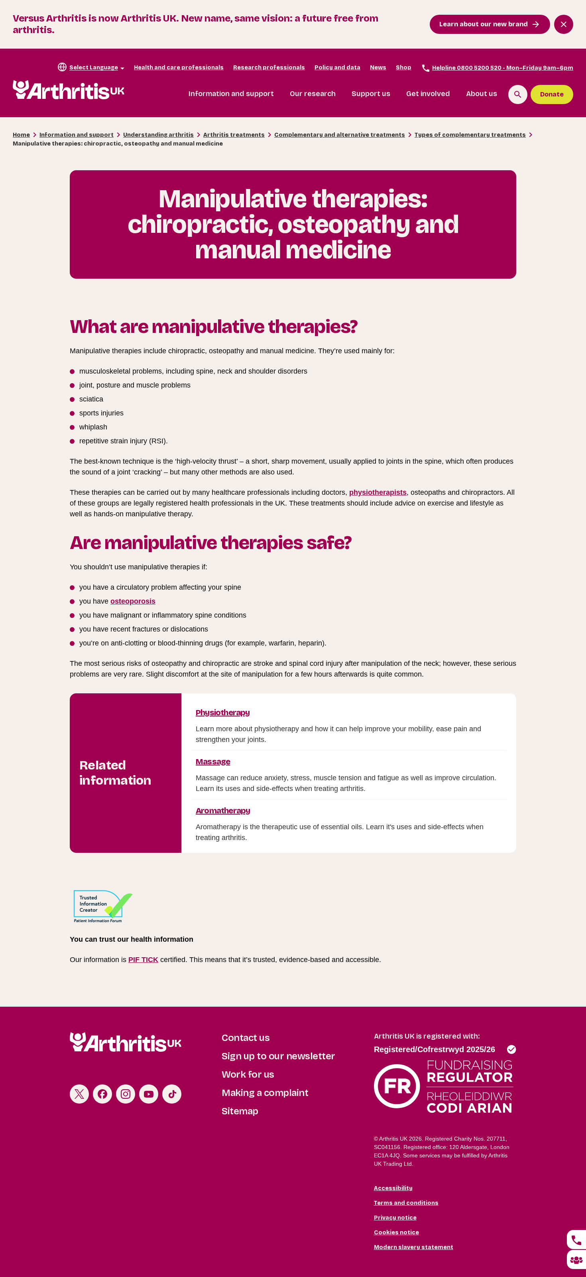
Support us (371, 93)
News (378, 67)
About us (481, 93)
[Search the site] (517, 94)
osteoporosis (132, 601)
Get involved (428, 93)
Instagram (125, 1094)
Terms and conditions (406, 1203)
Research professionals (269, 67)
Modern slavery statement (413, 1247)
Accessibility (393, 1188)
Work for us (248, 1074)
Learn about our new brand (483, 24)
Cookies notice (396, 1232)
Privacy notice (395, 1217)
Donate (552, 94)
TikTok (171, 1094)
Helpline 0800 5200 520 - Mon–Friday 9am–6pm (502, 68)
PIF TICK (143, 960)
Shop (403, 67)
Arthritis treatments (234, 135)
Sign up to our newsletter (278, 1056)
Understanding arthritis (158, 135)
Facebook (102, 1094)
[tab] (576, 1239)
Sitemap (240, 1111)
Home (21, 135)
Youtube (148, 1094)
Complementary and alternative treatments (339, 135)
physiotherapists (378, 492)
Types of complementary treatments (470, 135)
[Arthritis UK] (68, 90)
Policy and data (337, 67)
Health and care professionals (179, 67)
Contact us (245, 1037)
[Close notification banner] (563, 24)
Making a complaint (265, 1092)
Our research (313, 93)
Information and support (231, 93)
